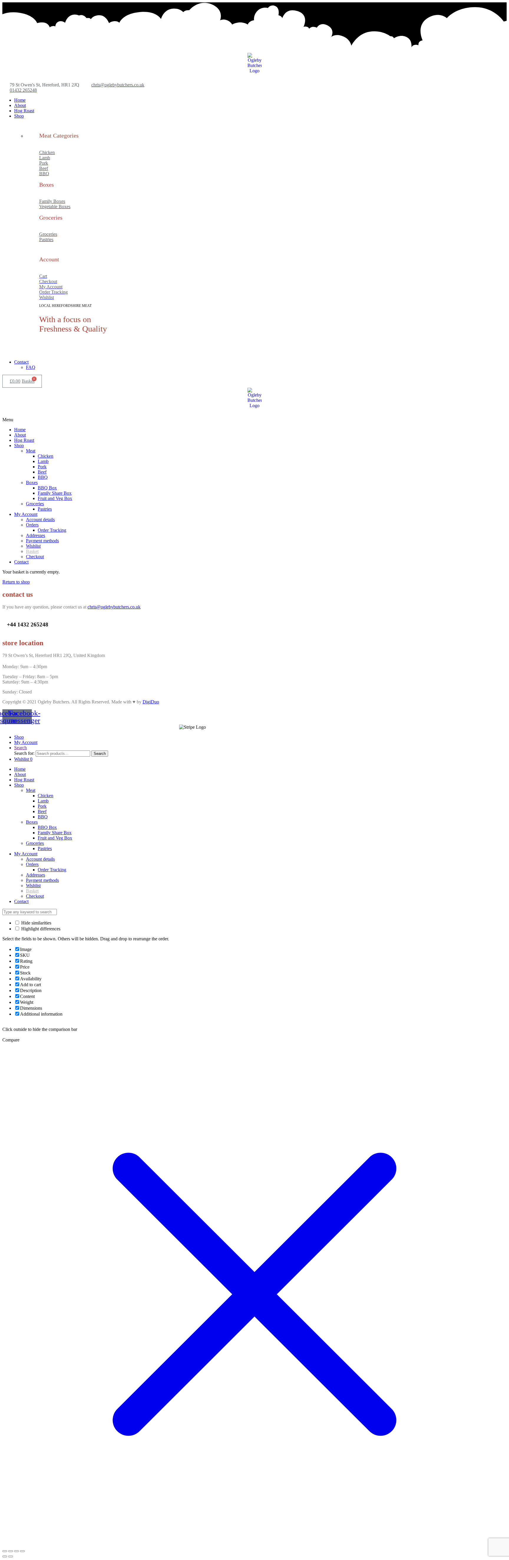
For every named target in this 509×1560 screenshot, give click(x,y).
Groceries (35, 843)
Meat (30, 790)
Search (100, 753)
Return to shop (16, 581)
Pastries (45, 848)
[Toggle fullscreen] (16, 1551)
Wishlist (33, 885)
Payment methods (42, 880)
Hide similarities (35, 922)
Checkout (35, 896)
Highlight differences (40, 928)
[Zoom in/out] (22, 1551)
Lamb (43, 800)
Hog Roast (24, 779)
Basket (32, 890)
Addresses (35, 874)
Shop (19, 784)
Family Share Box (55, 832)
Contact (21, 901)
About (20, 774)
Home (20, 769)
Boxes (32, 822)
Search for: (24, 753)
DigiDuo (151, 701)
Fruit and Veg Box (55, 837)
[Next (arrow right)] (10, 1556)
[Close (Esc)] (4, 1551)
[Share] (10, 1551)
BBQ (43, 816)
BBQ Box (47, 827)
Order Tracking (52, 869)
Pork (42, 806)
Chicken (45, 795)
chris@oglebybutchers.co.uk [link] (114, 606)
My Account (25, 853)
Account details (40, 859)
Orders (32, 864)
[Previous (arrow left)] (4, 1556)
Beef (42, 811)
